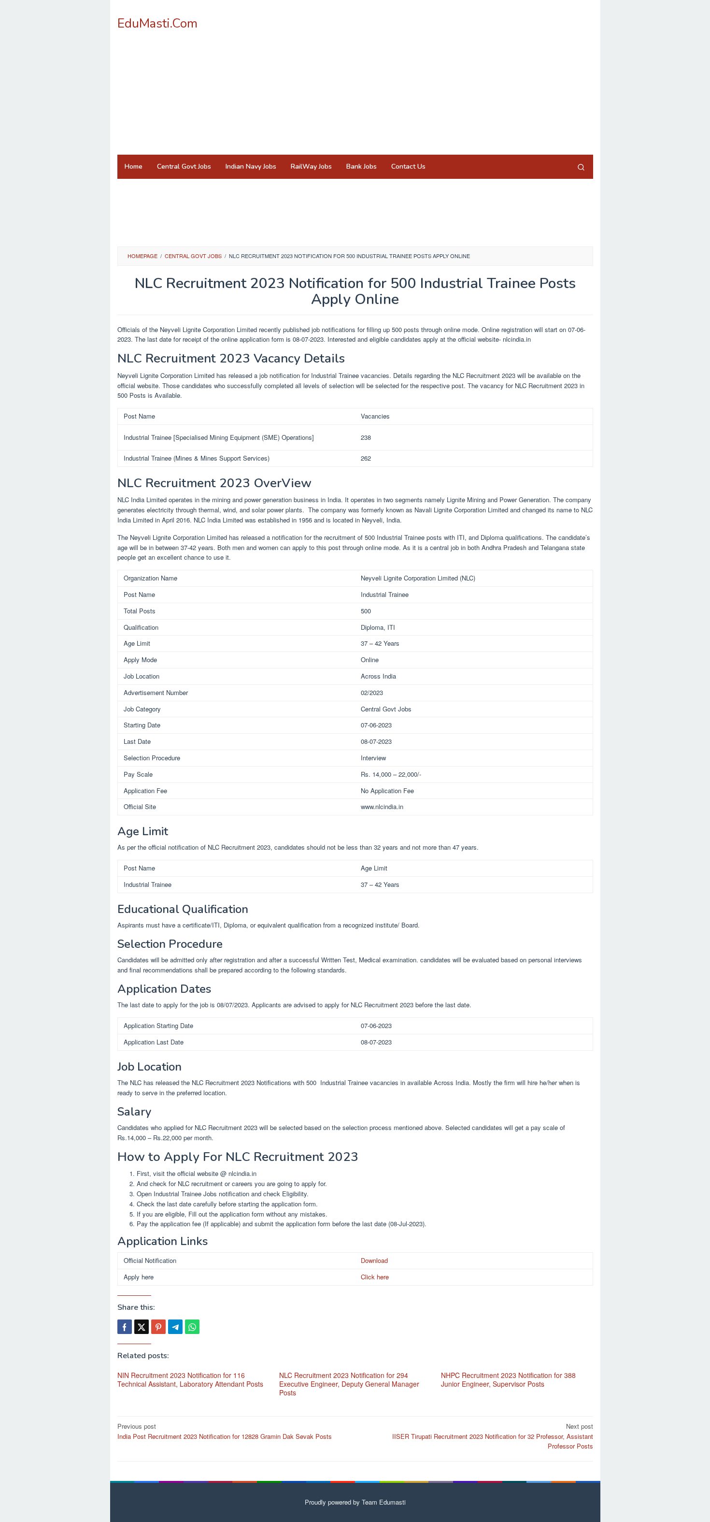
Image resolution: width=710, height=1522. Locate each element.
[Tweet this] (141, 1326)
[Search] (581, 167)
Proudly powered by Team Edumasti (355, 1502)
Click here (375, 1276)
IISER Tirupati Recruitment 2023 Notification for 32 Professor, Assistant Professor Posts (492, 1436)
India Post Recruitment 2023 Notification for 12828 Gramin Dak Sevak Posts (224, 1431)
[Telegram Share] (175, 1326)
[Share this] (124, 1326)
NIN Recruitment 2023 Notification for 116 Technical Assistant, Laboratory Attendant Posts (190, 1379)
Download (374, 1260)
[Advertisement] (417, 77)
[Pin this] (158, 1326)
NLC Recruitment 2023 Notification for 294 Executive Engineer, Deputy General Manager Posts (349, 1383)
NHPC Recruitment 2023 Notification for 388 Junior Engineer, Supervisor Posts (508, 1379)
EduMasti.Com (157, 23)
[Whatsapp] (192, 1326)
